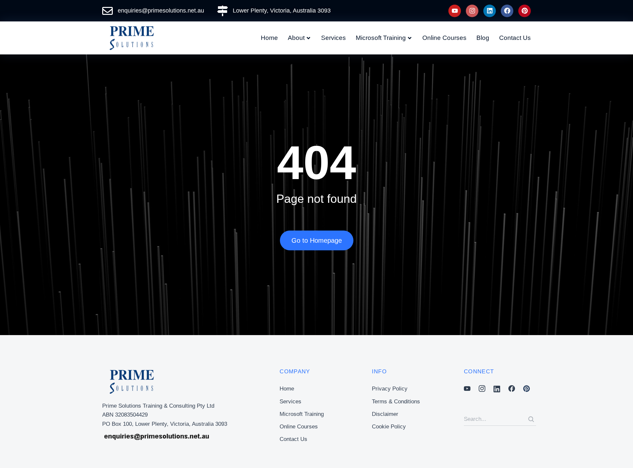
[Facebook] (507, 11)
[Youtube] (454, 11)
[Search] (531, 419)
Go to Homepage (316, 240)
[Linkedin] (489, 11)
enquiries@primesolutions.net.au (161, 10)
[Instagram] (472, 11)
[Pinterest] (524, 11)
